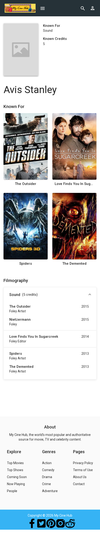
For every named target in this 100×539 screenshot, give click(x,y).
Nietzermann (20, 319)
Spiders (25, 263)
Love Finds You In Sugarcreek (74, 184)
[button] (50, 294)
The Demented (74, 263)
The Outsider (25, 184)
